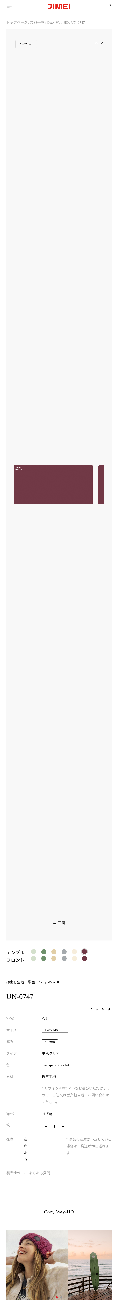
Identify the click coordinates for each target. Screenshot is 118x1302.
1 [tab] (57, 1297)
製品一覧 (37, 22)
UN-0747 (78, 22)
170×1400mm (55, 1030)
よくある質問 (40, 1173)
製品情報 (14, 1173)
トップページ (17, 22)
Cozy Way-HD (58, 22)
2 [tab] (61, 1297)
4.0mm (50, 1042)
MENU (9, 6)
